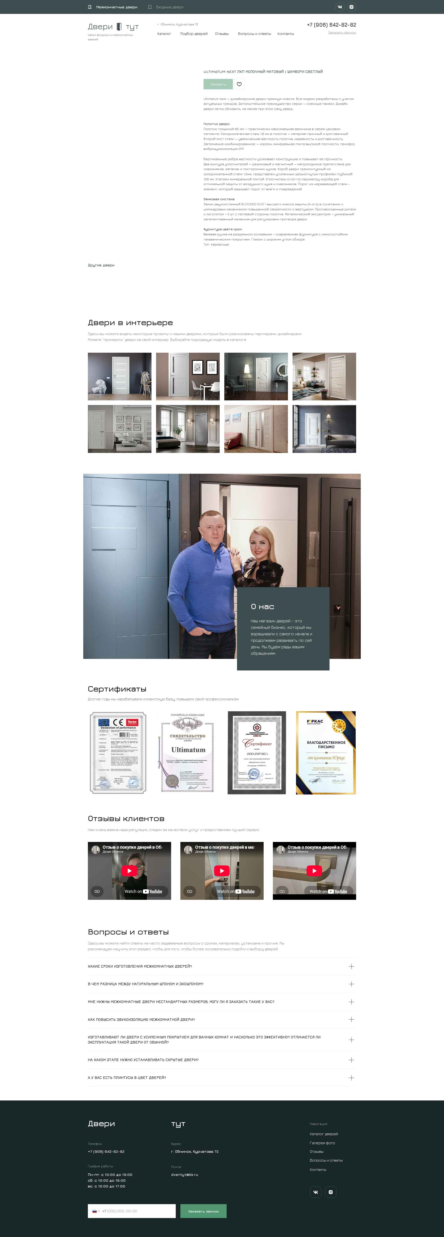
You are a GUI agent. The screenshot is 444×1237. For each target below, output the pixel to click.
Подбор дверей (194, 33)
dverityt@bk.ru (184, 1174)
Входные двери (169, 7)
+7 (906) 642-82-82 (106, 1151)
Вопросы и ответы (254, 33)
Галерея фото (322, 1143)
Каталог (164, 33)
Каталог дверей (324, 1134)
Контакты (286, 33)
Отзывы (222, 33)
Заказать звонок (203, 1211)
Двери (100, 26)
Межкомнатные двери (116, 7)
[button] (342, 32)
